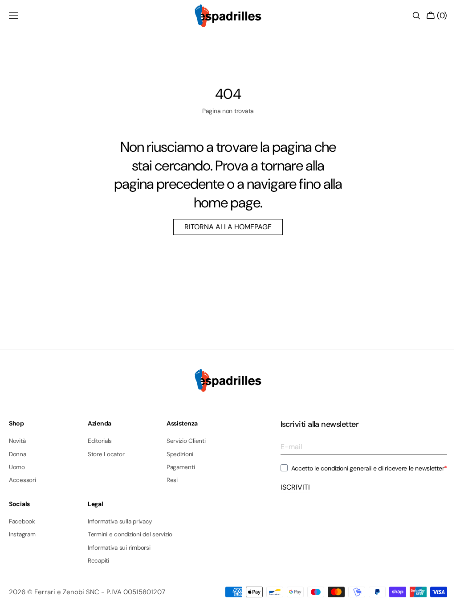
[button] (13, 15)
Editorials (100, 441)
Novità (17, 441)
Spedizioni (180, 454)
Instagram (22, 534)
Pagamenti (181, 467)
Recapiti (98, 560)
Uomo (17, 467)
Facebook (22, 521)
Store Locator (106, 454)
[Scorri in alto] (436, 594)
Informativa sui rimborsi (119, 547)
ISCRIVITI (288, 487)
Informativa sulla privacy (120, 521)
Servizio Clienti (186, 441)
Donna (17, 454)
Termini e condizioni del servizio (130, 534)
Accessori (22, 480)
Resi (172, 480)
